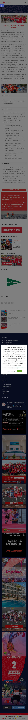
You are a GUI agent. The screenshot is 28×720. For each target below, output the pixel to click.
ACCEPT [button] (19, 371)
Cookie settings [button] (11, 371)
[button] (2, 5)
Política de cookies (18, 367)
